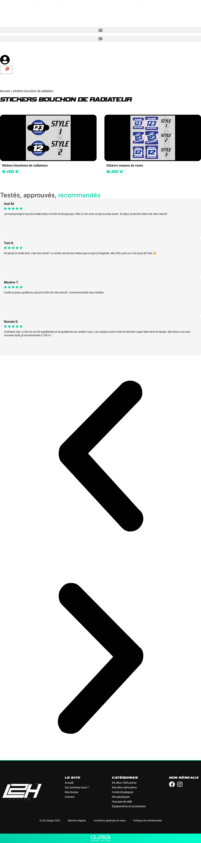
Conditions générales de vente (109, 820)
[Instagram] (180, 784)
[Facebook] (172, 784)
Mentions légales (77, 820)
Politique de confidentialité (147, 820)
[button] (100, 30)
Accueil (5, 91)
